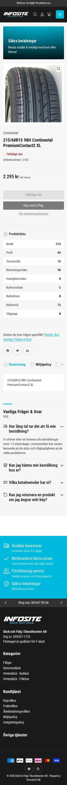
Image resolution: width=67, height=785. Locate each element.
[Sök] (35, 14)
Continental (10, 133)
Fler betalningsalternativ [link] (33, 213)
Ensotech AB (33, 779)
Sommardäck (12, 668)
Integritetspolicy (13, 722)
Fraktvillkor (10, 706)
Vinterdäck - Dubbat (16, 673)
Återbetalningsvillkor (16, 711)
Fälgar (7, 663)
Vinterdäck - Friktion (16, 679)
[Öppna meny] (60, 14)
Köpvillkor (9, 701)
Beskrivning (17, 364)
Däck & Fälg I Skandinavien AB (31, 776)
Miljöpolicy (43, 364)
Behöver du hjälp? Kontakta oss (33, 3)
